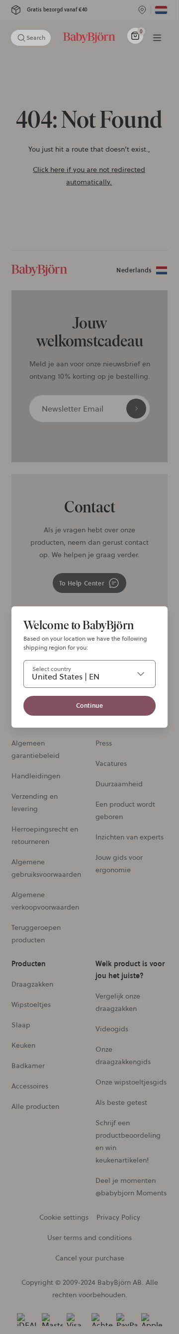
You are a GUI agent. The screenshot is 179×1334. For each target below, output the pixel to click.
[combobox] (89, 674)
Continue (89, 705)
